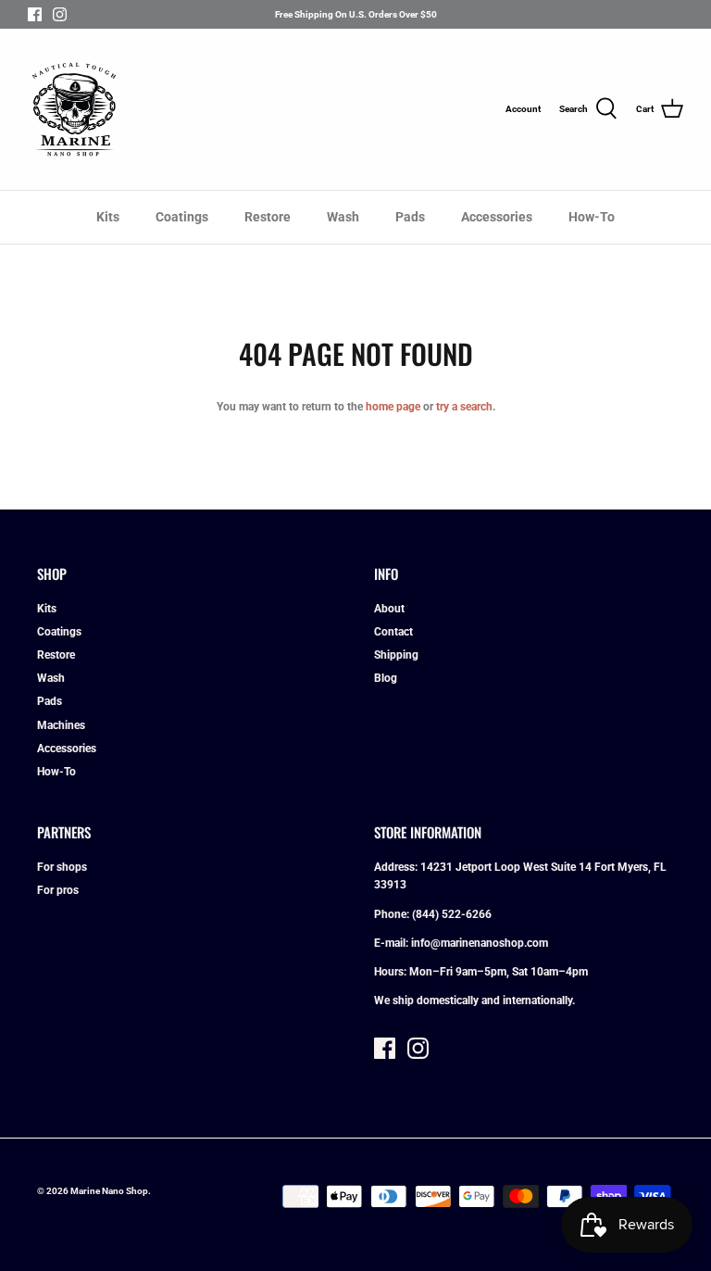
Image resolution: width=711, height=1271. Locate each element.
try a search (464, 406)
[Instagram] (60, 14)
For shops (62, 867)
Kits (107, 216)
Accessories (496, 216)
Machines (61, 725)
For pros (58, 890)
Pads (410, 216)
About (389, 608)
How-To (591, 216)
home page (393, 406)
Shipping (396, 654)
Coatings (182, 216)
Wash (343, 216)
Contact (393, 631)
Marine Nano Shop (109, 1191)
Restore (267, 216)
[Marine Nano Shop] (74, 109)
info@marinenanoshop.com (479, 943)
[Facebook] (35, 14)
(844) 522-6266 (452, 914)
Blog (385, 678)
